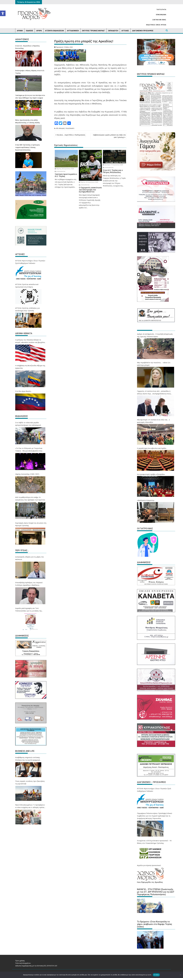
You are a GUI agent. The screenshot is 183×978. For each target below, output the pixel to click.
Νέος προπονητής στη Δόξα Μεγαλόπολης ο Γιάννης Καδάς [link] (27, 121)
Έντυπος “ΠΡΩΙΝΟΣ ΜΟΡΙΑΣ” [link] (93, 31)
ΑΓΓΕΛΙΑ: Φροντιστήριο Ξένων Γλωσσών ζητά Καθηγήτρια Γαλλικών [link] (30, 262)
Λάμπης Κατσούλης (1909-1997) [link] (27, 474)
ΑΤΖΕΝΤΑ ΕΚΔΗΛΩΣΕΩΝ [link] (54, 31)
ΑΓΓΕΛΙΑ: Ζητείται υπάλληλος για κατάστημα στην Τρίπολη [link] (27, 309)
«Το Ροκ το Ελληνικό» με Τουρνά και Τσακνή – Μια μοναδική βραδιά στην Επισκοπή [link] (28, 449)
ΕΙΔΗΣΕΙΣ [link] (29, 31)
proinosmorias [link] (60, 171)
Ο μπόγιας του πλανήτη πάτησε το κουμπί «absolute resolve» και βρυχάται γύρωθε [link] (30, 341)
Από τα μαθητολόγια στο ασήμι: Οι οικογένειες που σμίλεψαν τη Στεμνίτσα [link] (30, 498)
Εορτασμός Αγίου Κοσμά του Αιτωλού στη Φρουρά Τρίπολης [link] (30, 524)
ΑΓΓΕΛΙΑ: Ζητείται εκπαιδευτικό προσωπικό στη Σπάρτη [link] (26, 285)
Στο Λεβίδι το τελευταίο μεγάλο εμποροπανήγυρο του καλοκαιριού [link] (28, 423)
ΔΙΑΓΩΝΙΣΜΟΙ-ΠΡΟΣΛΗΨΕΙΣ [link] (142, 31)
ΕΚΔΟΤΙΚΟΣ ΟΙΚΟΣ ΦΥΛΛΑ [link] (156, 25)
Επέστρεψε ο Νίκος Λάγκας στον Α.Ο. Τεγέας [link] (30, 71)
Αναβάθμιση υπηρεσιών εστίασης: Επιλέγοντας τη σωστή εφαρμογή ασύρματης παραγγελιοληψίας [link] (27, 758)
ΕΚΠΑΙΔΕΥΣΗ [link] (113, 31)
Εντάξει (156, 975)
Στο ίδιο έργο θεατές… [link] (23, 391)
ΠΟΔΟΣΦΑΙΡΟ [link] (70, 128)
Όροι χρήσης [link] (20, 960)
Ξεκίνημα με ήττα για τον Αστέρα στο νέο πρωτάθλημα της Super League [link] (30, 96)
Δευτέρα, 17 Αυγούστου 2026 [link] (113, 165)
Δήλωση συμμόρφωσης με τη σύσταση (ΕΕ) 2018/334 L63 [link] (36, 966)
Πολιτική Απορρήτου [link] (23, 963)
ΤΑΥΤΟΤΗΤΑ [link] (161, 9)
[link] (3, 13)
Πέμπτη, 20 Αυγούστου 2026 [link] (65, 169)
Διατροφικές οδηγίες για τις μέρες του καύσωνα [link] (29, 558)
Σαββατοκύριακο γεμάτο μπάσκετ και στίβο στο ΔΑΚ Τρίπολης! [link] (109, 136)
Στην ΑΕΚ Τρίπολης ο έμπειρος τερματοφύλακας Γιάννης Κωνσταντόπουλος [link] (27, 147)
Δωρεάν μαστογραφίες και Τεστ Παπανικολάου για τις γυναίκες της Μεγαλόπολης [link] (28, 609)
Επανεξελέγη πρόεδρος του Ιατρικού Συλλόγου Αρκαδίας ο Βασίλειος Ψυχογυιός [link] (29, 583)
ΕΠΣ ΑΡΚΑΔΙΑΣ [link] (60, 128)
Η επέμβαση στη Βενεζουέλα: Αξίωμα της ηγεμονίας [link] (30, 366)
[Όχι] (180, 975)
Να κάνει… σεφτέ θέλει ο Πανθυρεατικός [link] (71, 135)
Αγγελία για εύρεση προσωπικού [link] (149, 865)
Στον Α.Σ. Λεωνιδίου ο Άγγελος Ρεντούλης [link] (27, 47)
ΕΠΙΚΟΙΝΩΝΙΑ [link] (161, 14)
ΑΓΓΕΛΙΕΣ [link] (125, 31)
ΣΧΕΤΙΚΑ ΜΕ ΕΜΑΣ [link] (159, 20)
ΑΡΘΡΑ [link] (39, 31)
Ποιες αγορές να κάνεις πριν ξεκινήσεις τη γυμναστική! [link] (30, 782)
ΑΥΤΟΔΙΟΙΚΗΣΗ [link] (73, 31)
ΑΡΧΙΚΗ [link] (20, 31)
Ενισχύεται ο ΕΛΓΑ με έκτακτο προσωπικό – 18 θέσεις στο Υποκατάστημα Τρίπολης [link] (154, 841)
